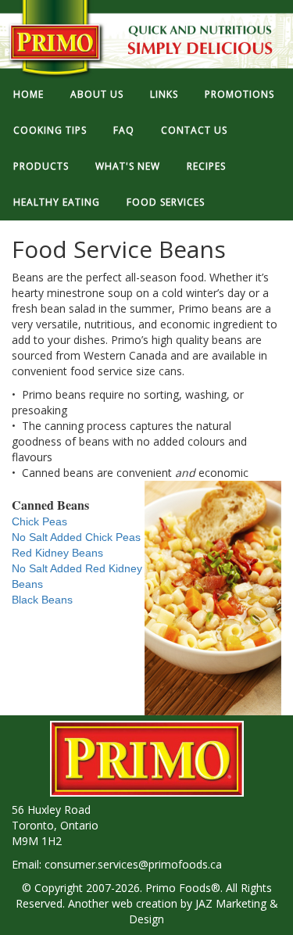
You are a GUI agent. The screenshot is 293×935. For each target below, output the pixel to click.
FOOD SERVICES (166, 202)
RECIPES (206, 166)
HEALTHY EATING (56, 202)
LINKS (164, 94)
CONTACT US (194, 130)
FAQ (123, 130)
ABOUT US (96, 94)
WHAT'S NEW (127, 166)
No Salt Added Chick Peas (76, 537)
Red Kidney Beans (57, 552)
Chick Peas (39, 521)
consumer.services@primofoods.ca (133, 864)
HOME (28, 94)
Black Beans (42, 599)
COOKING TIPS (50, 130)
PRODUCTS (41, 166)
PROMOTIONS (239, 94)
